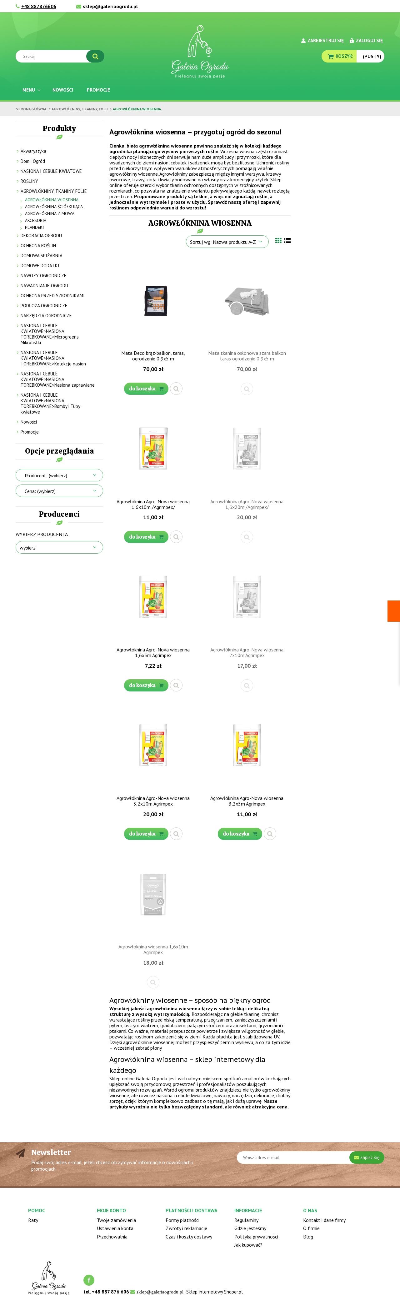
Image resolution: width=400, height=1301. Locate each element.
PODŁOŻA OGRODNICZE (44, 306)
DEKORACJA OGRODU (41, 236)
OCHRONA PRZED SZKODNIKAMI (53, 296)
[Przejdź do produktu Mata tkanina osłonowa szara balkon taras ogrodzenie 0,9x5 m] (247, 301)
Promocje (30, 432)
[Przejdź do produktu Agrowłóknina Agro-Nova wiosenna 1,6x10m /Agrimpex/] (153, 450)
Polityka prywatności (256, 1236)
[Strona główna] (200, 51)
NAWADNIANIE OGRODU (44, 286)
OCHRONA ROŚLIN (38, 246)
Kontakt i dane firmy (324, 1220)
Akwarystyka (33, 151)
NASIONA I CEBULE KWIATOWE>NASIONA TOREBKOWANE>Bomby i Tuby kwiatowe (50, 403)
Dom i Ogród (33, 161)
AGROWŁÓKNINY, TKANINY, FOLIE (54, 191)
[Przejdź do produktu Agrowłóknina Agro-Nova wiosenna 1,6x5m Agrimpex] (153, 598)
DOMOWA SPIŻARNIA (41, 256)
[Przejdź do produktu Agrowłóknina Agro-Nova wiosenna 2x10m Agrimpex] (247, 598)
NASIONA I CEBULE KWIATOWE (51, 171)
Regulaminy (246, 1220)
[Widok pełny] (287, 241)
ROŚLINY (29, 181)
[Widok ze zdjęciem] (278, 241)
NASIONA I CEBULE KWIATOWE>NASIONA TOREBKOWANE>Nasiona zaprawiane (58, 379)
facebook (88, 1280)
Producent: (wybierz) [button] (46, 475)
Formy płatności (182, 1220)
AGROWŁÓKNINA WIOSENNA (51, 200)
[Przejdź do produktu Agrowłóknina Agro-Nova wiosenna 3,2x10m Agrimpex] (153, 746)
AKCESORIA (35, 220)
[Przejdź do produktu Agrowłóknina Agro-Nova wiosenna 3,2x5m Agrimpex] (247, 746)
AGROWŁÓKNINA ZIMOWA (49, 213)
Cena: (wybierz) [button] (40, 491)
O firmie (311, 1228)
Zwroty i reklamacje (186, 1228)
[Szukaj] (95, 56)
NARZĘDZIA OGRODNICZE (46, 316)
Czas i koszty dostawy (189, 1236)
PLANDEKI (34, 227)
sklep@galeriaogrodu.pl (110, 6)
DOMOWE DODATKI (40, 266)
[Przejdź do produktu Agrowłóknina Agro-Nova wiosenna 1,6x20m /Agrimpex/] (247, 450)
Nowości (29, 422)
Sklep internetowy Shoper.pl (214, 1292)
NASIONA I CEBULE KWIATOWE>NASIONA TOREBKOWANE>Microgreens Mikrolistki (50, 334)
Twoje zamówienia (116, 1220)
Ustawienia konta (115, 1228)
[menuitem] (31, 90)
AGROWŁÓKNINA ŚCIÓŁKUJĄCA (54, 206)
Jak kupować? (248, 1245)
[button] (176, 388)
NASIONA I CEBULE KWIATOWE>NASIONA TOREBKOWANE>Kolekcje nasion (53, 358)
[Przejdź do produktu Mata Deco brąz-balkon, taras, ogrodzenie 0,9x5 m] (153, 301)
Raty (33, 1220)
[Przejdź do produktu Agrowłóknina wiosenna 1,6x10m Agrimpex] (153, 895)
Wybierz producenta (42, 534)
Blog (308, 1236)
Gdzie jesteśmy (250, 1228)
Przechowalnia (112, 1236)
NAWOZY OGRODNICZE (44, 276)
